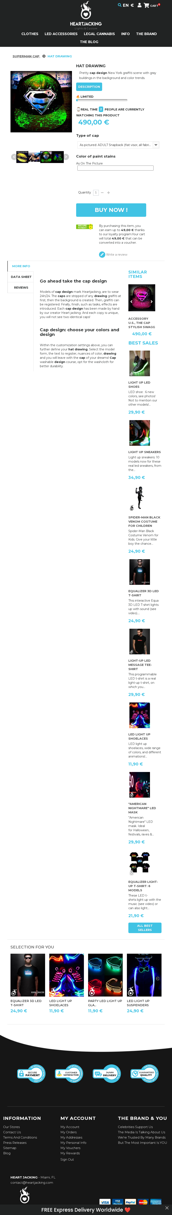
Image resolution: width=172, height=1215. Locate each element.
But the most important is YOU (142, 1143)
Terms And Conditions (20, 1137)
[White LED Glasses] (105, 975)
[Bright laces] (66, 975)
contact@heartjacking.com (31, 1183)
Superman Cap (26, 56)
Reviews (21, 287)
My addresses (71, 1137)
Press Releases (14, 1143)
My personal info (73, 1143)
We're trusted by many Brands (141, 1137)
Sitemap (9, 1148)
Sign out (67, 1159)
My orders (68, 1132)
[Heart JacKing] (86, 23)
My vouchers (70, 1148)
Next (66, 157)
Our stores (11, 1127)
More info (21, 266)
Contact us (12, 1132)
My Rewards (70, 1153)
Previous (14, 157)
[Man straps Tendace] (144, 975)
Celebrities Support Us (135, 1127)
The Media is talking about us (141, 1132)
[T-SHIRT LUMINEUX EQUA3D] (27, 975)
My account (69, 1127)
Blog (6, 1153)
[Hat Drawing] (22, 157)
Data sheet (21, 277)
